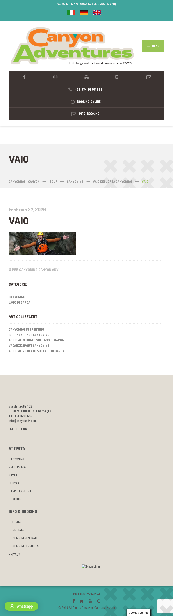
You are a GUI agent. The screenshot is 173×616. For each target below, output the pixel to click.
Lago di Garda (19, 302)
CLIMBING (15, 499)
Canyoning (17, 297)
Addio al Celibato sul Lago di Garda (36, 340)
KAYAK (13, 475)
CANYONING (16, 459)
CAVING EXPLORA (20, 491)
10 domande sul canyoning (29, 335)
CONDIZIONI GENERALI (23, 538)
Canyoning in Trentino (26, 329)
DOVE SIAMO (17, 530)
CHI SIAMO (16, 522)
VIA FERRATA (17, 467)
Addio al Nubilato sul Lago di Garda (36, 351)
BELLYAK (14, 483)
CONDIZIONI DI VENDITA (24, 546)
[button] (21, 606)
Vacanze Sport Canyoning (29, 345)
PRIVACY (14, 554)
